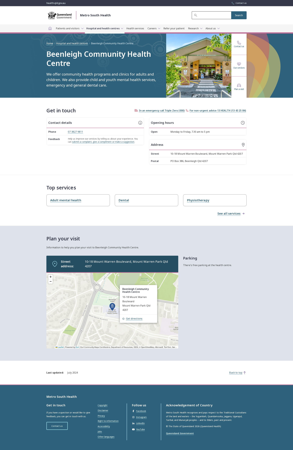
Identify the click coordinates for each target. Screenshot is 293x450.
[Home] (50, 28)
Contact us (239, 46)
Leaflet (60, 347)
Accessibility (104, 426)
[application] (112, 310)
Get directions (134, 318)
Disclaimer (103, 410)
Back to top (235, 372)
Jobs (100, 431)
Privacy (101, 415)
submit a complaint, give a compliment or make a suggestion (103, 141)
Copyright (102, 405)
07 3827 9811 (75, 131)
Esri (77, 347)
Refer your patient (173, 28)
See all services (229, 213)
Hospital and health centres (72, 43)
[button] (112, 307)
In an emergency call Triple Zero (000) (162, 110)
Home (49, 43)
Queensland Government (180, 433)
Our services (239, 68)
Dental (124, 200)
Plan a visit (239, 89)
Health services (135, 28)
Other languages (106, 436)
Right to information (108, 420)
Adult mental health (65, 200)
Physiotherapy (198, 200)
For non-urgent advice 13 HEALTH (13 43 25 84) (218, 110)
